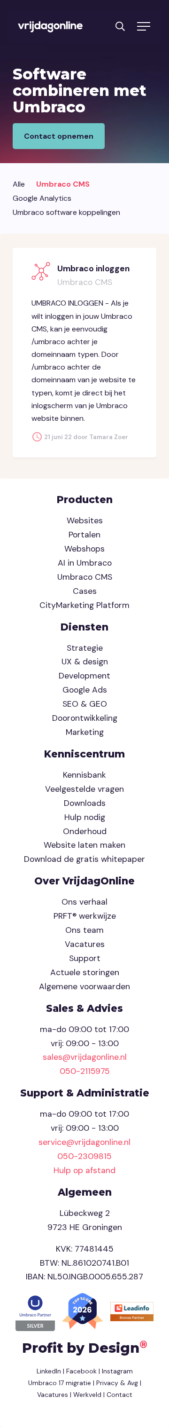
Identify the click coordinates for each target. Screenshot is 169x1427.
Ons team (84, 930)
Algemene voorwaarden (84, 986)
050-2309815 (84, 1156)
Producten (85, 499)
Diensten (84, 627)
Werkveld (87, 1394)
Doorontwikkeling (84, 718)
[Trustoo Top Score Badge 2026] (84, 1311)
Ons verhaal (84, 902)
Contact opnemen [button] (58, 136)
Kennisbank (84, 775)
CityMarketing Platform (84, 605)
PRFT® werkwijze (85, 916)
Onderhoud (85, 831)
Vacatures (85, 944)
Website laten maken (84, 845)
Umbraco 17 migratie (59, 1383)
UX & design (84, 661)
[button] (120, 25)
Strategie (85, 648)
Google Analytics (42, 198)
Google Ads (84, 690)
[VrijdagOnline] (50, 27)
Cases (85, 591)
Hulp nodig (84, 817)
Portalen (84, 534)
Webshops (84, 549)
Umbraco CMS (63, 184)
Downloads (85, 803)
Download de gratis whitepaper (84, 859)
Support (84, 958)
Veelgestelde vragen (84, 789)
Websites (85, 520)
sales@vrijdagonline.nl (85, 1057)
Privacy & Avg (116, 1383)
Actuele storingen (84, 972)
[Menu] (143, 27)
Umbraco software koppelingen (66, 212)
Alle (19, 184)
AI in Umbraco (85, 563)
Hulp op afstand (84, 1170)
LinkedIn (49, 1371)
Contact (119, 1394)
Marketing (85, 732)
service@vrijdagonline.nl (84, 1142)
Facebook (81, 1371)
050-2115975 (85, 1071)
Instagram (117, 1371)
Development (84, 675)
